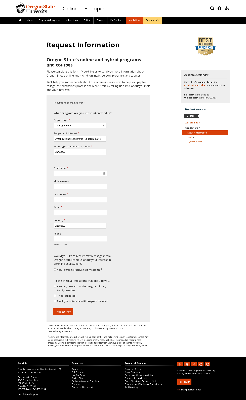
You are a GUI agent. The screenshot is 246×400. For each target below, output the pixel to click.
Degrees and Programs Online (139, 375)
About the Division (133, 369)
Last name (60, 194)
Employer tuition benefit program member (82, 301)
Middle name (61, 181)
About (30, 20)
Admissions (72, 20)
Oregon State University (203, 370)
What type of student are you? (72, 146)
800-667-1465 (24, 389)
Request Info (152, 20)
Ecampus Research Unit (136, 378)
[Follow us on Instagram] (201, 364)
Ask (192, 122)
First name (60, 168)
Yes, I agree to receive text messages (79, 269)
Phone (57, 233)
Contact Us (77, 369)
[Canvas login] (207, 367)
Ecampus (95, 8)
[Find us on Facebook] (194, 364)
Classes (101, 20)
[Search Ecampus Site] (212, 8)
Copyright (182, 370)
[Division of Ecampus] (226, 8)
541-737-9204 (39, 389)
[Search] (212, 8)
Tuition (87, 20)
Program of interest (65, 133)
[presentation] (219, 8)
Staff (189, 137)
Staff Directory (131, 387)
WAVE (211, 397)
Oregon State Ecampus (28, 377)
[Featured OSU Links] (219, 8)
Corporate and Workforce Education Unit (144, 384)
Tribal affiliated (66, 295)
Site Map (76, 384)
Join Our (195, 141)
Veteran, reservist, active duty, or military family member (81, 288)
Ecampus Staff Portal (191, 389)
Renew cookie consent (82, 387)
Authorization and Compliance (86, 381)
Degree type (61, 120)
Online (70, 8)
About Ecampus (132, 372)
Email (57, 207)
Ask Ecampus (78, 372)
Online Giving (78, 378)
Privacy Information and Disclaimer (194, 373)
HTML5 (196, 397)
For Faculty (184, 381)
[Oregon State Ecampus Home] (81, 8)
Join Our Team (79, 375)
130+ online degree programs (40, 371)
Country (58, 220)
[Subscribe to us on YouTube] (187, 364)
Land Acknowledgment (28, 394)
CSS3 (203, 397)
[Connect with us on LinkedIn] (180, 364)
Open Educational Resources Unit (140, 381)
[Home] (20, 20)
